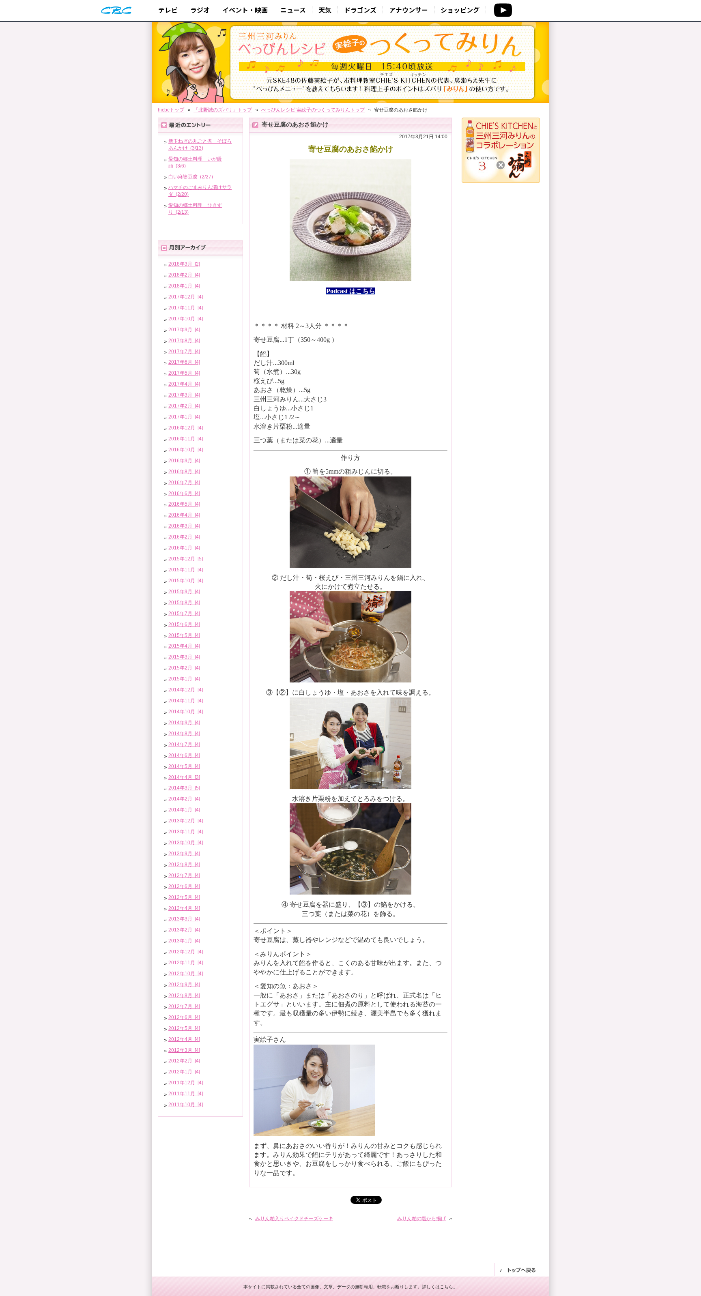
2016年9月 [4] (184, 460)
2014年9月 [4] (184, 722)
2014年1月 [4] (184, 810)
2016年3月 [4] (184, 526)
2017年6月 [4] (184, 362)
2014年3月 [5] (184, 788)
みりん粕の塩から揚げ (421, 1218)
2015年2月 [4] (184, 668)
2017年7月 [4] (184, 351)
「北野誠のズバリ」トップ (223, 110)
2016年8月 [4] (184, 471)
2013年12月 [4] (185, 821)
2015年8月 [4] (184, 602)
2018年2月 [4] (184, 275)
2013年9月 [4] (184, 853)
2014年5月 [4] (184, 766)
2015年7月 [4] (184, 613)
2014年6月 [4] (184, 755)
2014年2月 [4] (184, 799)
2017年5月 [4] (184, 373)
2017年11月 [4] (185, 308)
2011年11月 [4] (185, 1093)
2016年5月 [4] (184, 504)
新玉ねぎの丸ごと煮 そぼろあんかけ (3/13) (200, 144)
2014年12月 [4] (185, 690)
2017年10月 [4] (185, 319)
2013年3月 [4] (184, 919)
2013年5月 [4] (184, 897)
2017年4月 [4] (184, 384)
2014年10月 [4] (185, 712)
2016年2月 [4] (184, 537)
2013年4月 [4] (184, 908)
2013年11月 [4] (185, 832)
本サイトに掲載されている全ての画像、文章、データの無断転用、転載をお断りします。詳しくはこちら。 (350, 1286)
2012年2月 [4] (184, 1061)
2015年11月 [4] (185, 570)
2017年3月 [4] (184, 395)
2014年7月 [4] (184, 744)
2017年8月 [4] (184, 340)
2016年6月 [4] (184, 493)
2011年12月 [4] (185, 1083)
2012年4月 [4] (184, 1039)
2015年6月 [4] (184, 624)
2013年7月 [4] (184, 875)
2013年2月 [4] (184, 930)
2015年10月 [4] (185, 581)
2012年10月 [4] (185, 973)
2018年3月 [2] (184, 264)
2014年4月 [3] (184, 777)
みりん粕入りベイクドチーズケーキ (294, 1218)
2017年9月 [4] (184, 330)
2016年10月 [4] (185, 450)
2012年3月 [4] (184, 1050)
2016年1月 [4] (184, 548)
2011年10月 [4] (185, 1104)
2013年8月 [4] (184, 864)
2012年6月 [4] (184, 1017)
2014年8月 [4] (184, 733)
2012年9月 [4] (184, 984)
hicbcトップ (171, 110)
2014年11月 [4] (185, 701)
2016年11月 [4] (185, 439)
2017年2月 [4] (184, 406)
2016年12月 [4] (185, 428)
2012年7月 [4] (184, 1006)
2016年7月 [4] (184, 482)
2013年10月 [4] (185, 842)
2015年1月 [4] (184, 679)
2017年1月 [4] (184, 417)
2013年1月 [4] (184, 941)
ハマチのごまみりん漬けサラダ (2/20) (200, 191)
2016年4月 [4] (184, 515)
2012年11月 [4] (185, 963)
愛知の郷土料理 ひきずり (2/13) (195, 208)
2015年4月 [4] (184, 646)
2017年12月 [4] (185, 297)
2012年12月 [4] (185, 952)
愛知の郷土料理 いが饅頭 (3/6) (195, 162)
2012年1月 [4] (184, 1072)
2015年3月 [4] (184, 657)
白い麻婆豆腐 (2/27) (190, 177)
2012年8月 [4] (184, 995)
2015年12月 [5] (185, 559)
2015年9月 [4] (184, 591)
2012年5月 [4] (184, 1028)
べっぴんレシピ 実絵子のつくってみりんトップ (313, 110)
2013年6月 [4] (184, 886)
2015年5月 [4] (184, 635)
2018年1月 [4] (184, 286)
